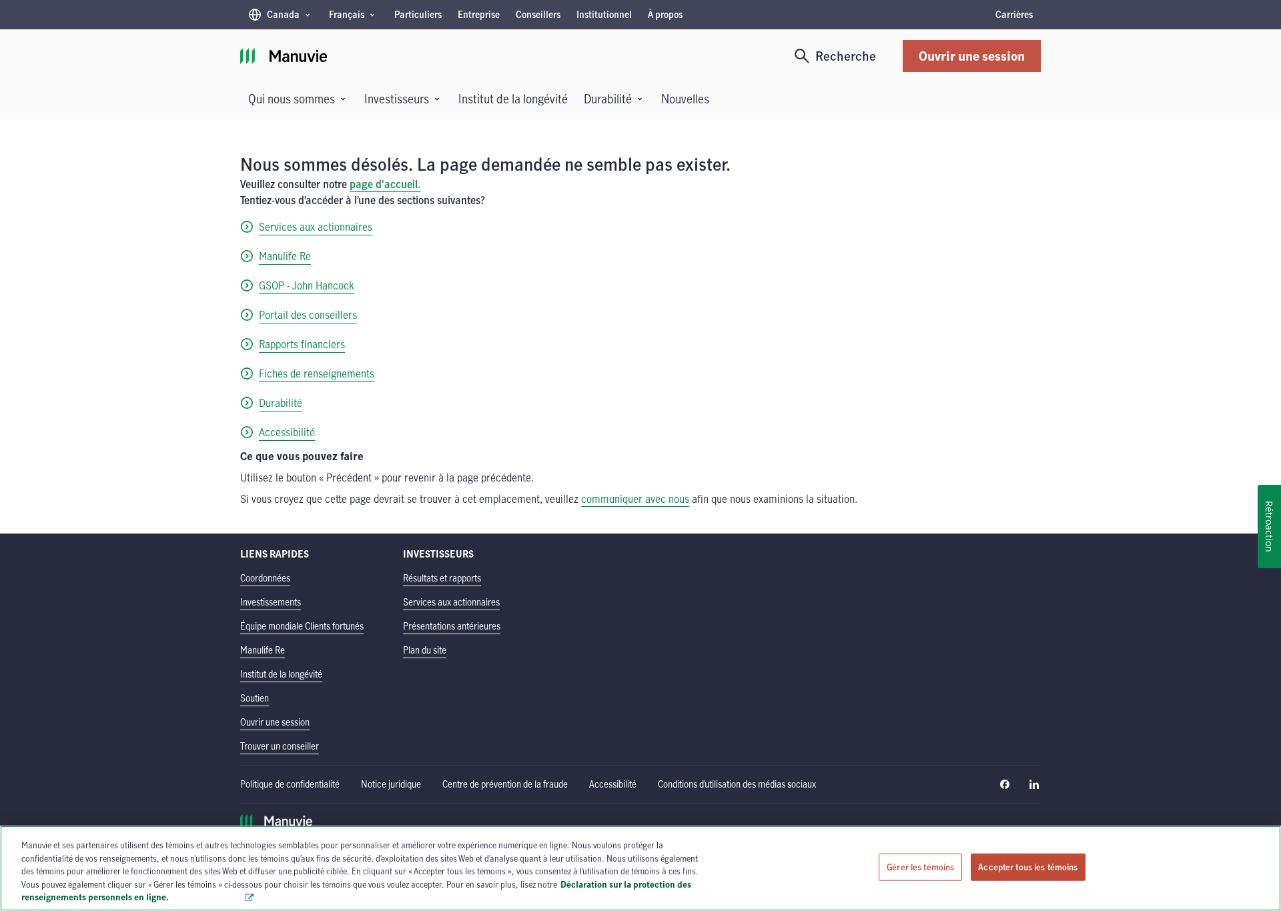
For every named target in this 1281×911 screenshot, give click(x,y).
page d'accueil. (385, 184)
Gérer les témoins (920, 867)
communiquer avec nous (635, 499)
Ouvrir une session (972, 55)
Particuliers (418, 14)
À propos (665, 14)
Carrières (1014, 14)
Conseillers (538, 14)
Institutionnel (604, 14)
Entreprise (479, 14)
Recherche (845, 55)
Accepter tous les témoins (1028, 867)
